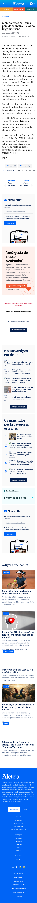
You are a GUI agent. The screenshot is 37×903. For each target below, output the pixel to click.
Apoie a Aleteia (18, 877)
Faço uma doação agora (15, 286)
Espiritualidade (18, 826)
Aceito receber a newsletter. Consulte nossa (18, 217)
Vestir (18, 847)
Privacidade (18, 896)
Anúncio (18, 850)
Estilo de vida (18, 824)
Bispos (6, 614)
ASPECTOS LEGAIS (18, 885)
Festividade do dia (15, 497)
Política (6, 686)
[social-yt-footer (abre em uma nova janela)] (13, 867)
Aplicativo (18, 841)
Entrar (25, 809)
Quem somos (18, 881)
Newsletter (18, 839)
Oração (29, 9)
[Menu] (6, 4)
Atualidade (5, 16)
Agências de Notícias (9, 36)
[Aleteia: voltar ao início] (18, 4)
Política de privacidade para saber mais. (17, 218)
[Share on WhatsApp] (34, 170)
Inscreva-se (18, 844)
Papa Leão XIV (8, 651)
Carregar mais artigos (18, 407)
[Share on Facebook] (19, 170)
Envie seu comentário (18, 330)
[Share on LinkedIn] (22, 170)
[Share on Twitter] (26, 170)
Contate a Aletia (18, 892)
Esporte (6, 573)
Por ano (18, 859)
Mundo (6, 724)
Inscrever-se (10, 223)
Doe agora (17, 9)
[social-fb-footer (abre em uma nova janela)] (16, 867)
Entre (27, 322)
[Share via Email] (30, 170)
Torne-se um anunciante (18, 889)
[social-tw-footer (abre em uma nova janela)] (20, 867)
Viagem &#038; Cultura (18, 829)
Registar (6, 9)
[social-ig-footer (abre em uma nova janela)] (24, 867)
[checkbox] (4, 216)
